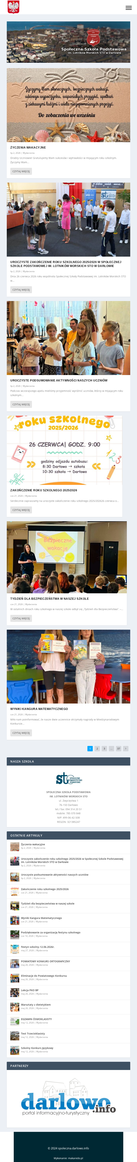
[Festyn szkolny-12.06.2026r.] (14, 949)
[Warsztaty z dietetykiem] (14, 1007)
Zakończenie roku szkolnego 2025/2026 (43, 490)
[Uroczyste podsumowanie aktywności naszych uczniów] (68, 338)
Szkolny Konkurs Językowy (37, 1048)
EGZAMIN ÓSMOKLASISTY (36, 1019)
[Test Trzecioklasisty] (14, 1035)
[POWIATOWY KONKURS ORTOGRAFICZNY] (14, 963)
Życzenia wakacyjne (28, 147)
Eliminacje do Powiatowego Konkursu (44, 975)
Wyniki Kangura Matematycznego (39, 708)
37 (118, 748)
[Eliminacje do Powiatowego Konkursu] (14, 978)
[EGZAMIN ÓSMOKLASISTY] (14, 1021)
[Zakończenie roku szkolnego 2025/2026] (64, 450)
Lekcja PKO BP (30, 990)
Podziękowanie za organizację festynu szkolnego (50, 932)
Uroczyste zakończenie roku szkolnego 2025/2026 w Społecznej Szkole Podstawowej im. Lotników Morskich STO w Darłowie (72, 860)
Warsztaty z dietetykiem (36, 1004)
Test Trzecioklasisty (33, 1033)
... (111, 748)
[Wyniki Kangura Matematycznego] (68, 667)
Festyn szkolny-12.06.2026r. (38, 947)
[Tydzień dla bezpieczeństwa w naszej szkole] (67, 557)
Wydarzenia (29, 152)
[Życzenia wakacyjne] (68, 105)
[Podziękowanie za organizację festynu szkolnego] (14, 934)
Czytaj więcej (21, 171)
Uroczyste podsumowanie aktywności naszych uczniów (59, 380)
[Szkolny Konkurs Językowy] (14, 1050)
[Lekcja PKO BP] (14, 992)
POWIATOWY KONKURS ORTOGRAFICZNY (45, 961)
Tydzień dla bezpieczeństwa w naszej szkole (49, 598)
